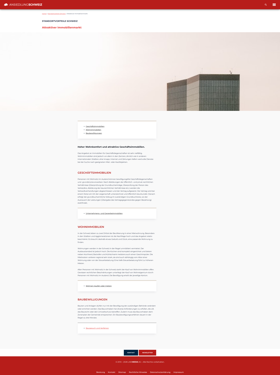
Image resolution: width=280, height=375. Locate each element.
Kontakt (131, 352)
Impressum (178, 372)
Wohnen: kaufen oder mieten (99, 286)
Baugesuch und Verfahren (97, 328)
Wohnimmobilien (93, 130)
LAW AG (134, 362)
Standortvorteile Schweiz (57, 14)
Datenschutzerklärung (160, 372)
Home (44, 14)
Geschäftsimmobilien (95, 126)
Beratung (100, 372)
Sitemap (122, 372)
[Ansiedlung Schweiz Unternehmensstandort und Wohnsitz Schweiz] (23, 4)
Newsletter (147, 352)
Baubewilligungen (94, 133)
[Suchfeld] (266, 5)
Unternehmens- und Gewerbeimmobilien (104, 213)
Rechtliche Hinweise (138, 372)
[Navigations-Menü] (274, 4)
